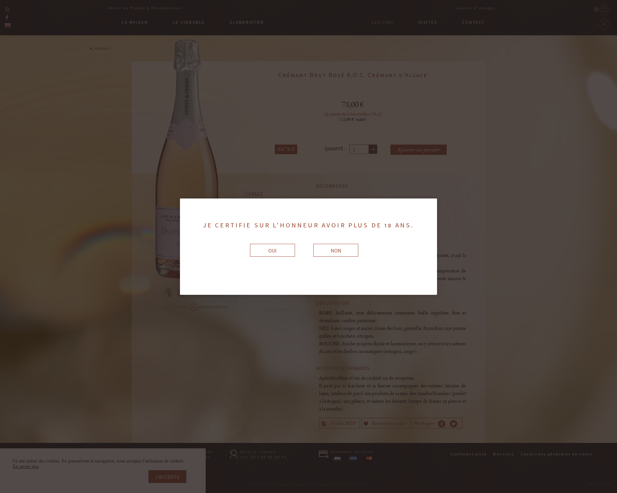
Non (336, 250)
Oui (272, 250)
